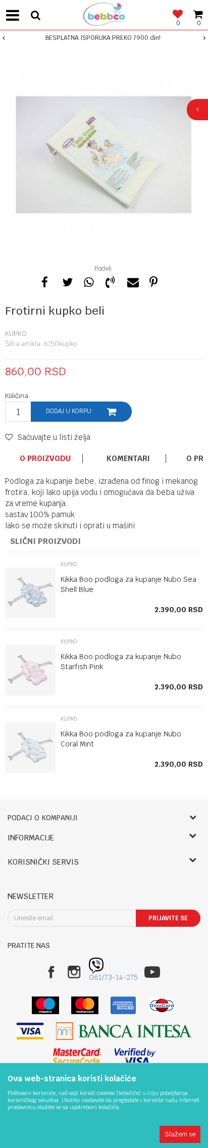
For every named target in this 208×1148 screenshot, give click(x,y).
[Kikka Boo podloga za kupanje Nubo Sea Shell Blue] (30, 593)
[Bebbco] (104, 13)
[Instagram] (74, 972)
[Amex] (123, 1005)
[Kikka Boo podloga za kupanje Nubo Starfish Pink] (30, 670)
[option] (104, 37)
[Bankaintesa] (124, 1031)
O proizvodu (45, 458)
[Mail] (131, 280)
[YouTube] (152, 972)
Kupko (16, 333)
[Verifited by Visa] (135, 1057)
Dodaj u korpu (68, 411)
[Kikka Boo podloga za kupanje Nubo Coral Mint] (30, 747)
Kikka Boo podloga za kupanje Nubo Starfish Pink (121, 661)
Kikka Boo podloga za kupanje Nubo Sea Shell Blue (128, 584)
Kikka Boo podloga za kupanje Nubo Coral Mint (121, 738)
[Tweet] (66, 280)
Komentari (128, 458)
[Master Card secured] (77, 1057)
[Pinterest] (153, 280)
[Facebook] (44, 280)
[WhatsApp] (88, 280)
